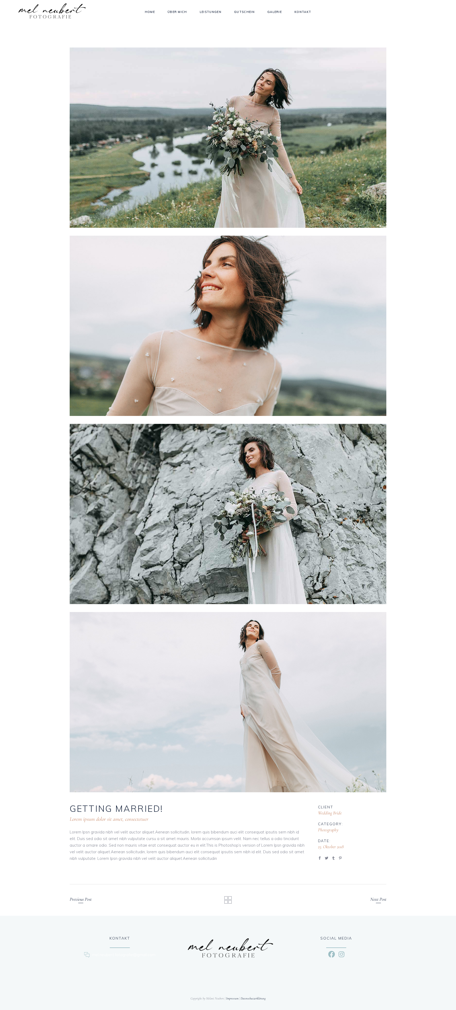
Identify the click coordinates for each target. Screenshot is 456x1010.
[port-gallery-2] (228, 326)
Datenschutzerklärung (253, 998)
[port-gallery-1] (228, 138)
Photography (328, 830)
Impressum (232, 998)
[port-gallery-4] (228, 702)
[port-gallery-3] (228, 514)
